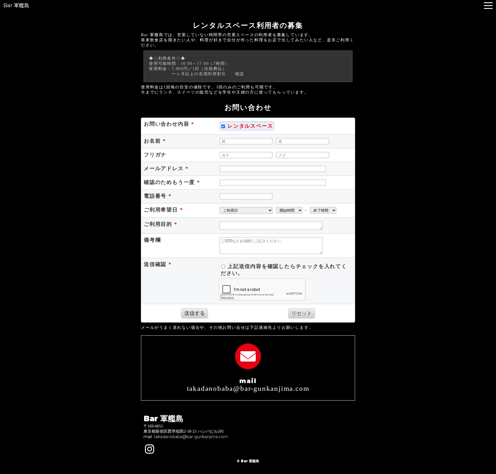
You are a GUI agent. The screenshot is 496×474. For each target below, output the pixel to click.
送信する (194, 313)
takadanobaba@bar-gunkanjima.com (191, 436)
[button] (488, 5)
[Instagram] (149, 449)
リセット (301, 313)
